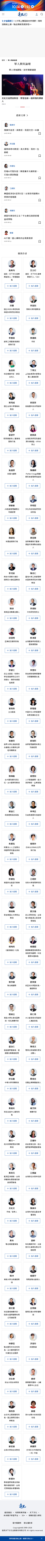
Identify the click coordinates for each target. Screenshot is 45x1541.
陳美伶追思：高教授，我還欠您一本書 (21, 130)
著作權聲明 (17, 1523)
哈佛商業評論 (20, 1512)
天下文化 (33, 1512)
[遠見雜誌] (22, 14)
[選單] (3, 14)
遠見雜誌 (8, 1512)
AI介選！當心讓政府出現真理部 (18, 238)
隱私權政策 (28, 1523)
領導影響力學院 (35, 1515)
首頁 (3, 60)
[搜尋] (41, 14)
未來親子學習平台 (11, 1515)
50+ (23, 1515)
